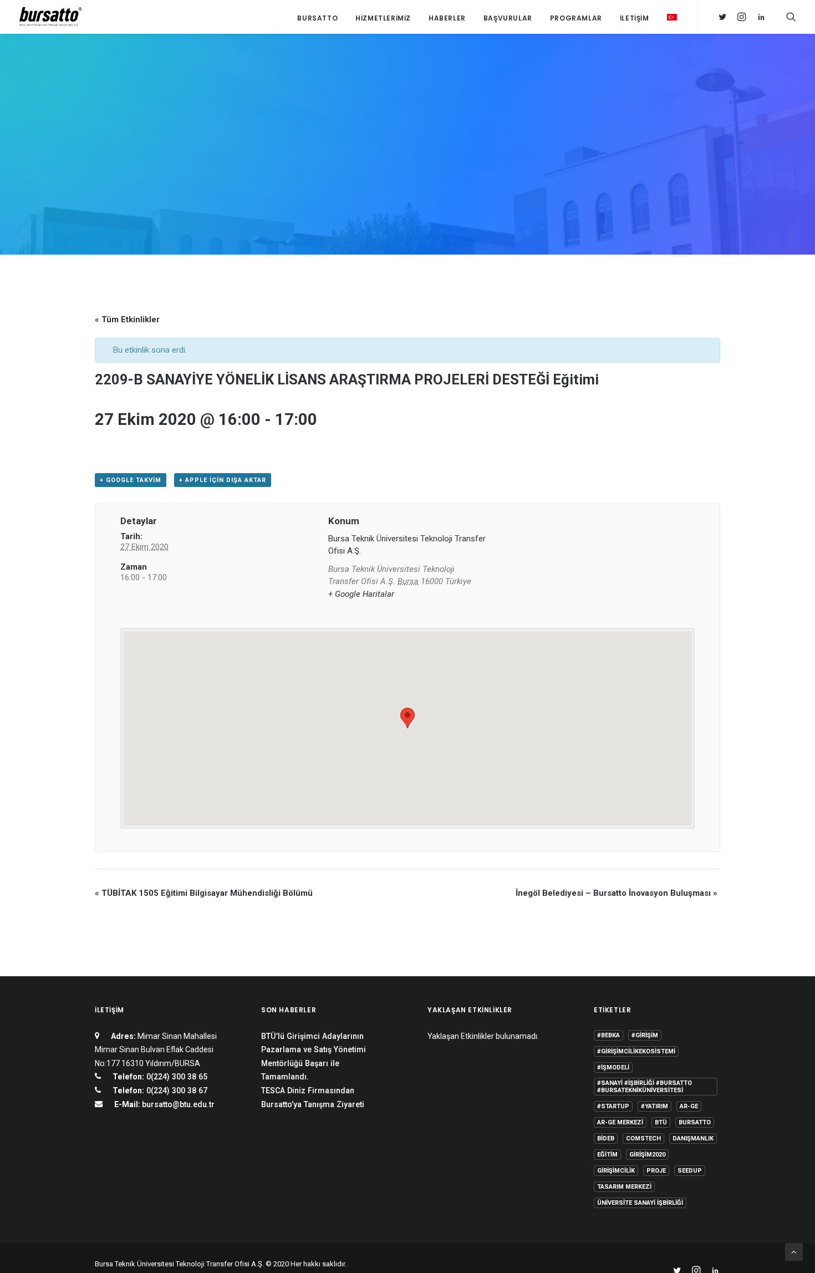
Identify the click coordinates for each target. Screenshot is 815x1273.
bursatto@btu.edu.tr (178, 1104)
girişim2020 (647, 1154)
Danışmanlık (693, 1138)
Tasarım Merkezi (624, 1186)
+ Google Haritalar (361, 594)
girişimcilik (616, 1170)
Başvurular (507, 18)
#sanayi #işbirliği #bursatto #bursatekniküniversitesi (644, 1086)
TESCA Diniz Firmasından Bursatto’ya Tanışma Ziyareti (312, 1097)
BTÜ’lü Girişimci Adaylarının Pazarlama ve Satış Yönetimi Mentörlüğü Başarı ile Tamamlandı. (313, 1057)
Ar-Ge (689, 1106)
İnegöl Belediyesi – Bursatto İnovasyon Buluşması (616, 893)
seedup (690, 1170)
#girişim (644, 1035)
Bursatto (317, 18)
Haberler (447, 18)
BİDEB (605, 1138)
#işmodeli (613, 1067)
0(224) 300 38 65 (175, 1076)
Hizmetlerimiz (383, 18)
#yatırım (654, 1106)
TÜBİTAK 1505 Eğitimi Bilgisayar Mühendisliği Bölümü (204, 893)
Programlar (576, 18)
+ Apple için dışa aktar (222, 480)
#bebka (608, 1035)
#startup (613, 1106)
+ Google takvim (130, 480)
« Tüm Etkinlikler (127, 319)
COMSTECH (643, 1138)
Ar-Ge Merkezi (620, 1122)
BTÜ (661, 1122)
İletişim (634, 18)
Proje (656, 1170)
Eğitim (607, 1154)
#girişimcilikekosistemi (636, 1051)
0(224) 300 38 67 (175, 1090)
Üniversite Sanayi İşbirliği (640, 1202)
